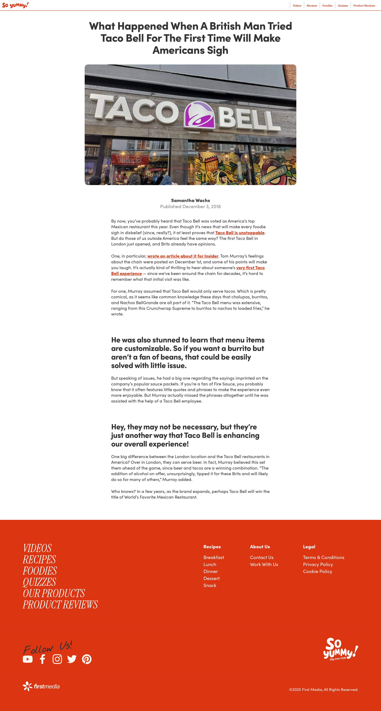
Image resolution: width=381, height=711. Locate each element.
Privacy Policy (318, 564)
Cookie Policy (317, 571)
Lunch (209, 564)
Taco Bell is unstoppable (239, 232)
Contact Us (262, 557)
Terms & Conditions (323, 557)
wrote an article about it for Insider (182, 256)
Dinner (210, 571)
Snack (209, 585)
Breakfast (213, 557)
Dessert (211, 578)
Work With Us (264, 564)
